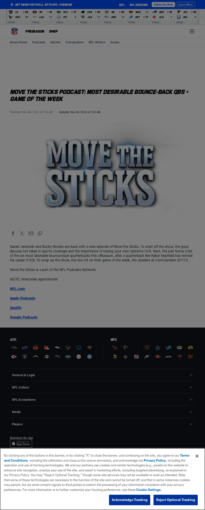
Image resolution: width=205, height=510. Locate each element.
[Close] (197, 456)
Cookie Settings (148, 490)
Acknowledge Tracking (130, 500)
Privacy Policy (155, 460)
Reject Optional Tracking (175, 500)
